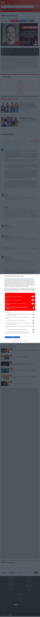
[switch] (33, 296)
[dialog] (20, 308)
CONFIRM (12, 337)
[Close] (38, 276)
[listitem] (20, 294)
